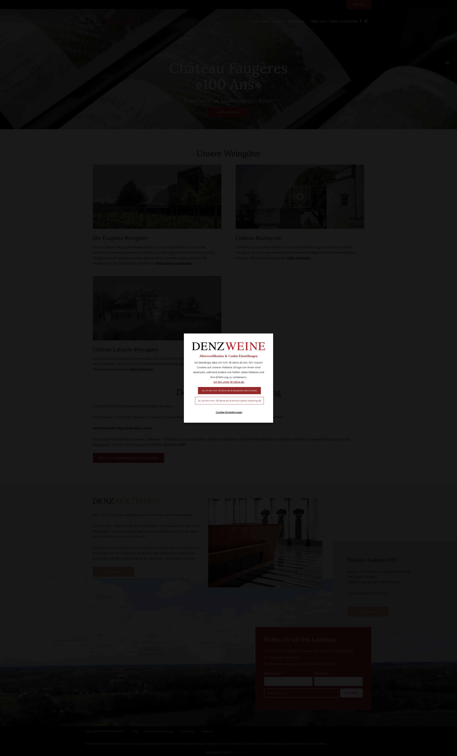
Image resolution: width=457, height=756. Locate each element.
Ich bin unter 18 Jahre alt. (229, 382)
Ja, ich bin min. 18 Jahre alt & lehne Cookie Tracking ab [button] (229, 400)
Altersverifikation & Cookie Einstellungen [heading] (228, 356)
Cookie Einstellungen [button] (229, 412)
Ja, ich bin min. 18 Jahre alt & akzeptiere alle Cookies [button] (229, 390)
